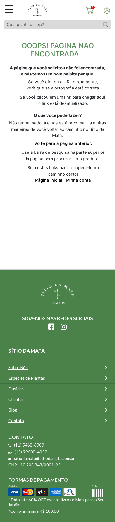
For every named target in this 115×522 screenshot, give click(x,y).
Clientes (16, 399)
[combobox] (52, 24)
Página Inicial (48, 180)
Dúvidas (16, 388)
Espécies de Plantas (26, 378)
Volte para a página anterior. (63, 143)
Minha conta (78, 180)
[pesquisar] (105, 24)
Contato (16, 420)
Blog (12, 409)
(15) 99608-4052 (31, 451)
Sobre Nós (18, 367)
